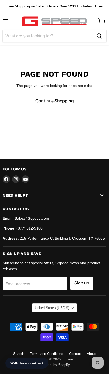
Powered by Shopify (54, 365)
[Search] (99, 36)
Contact (75, 354)
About (91, 354)
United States (52, 308)
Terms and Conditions (46, 354)
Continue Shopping (54, 100)
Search (18, 354)
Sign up (81, 282)
